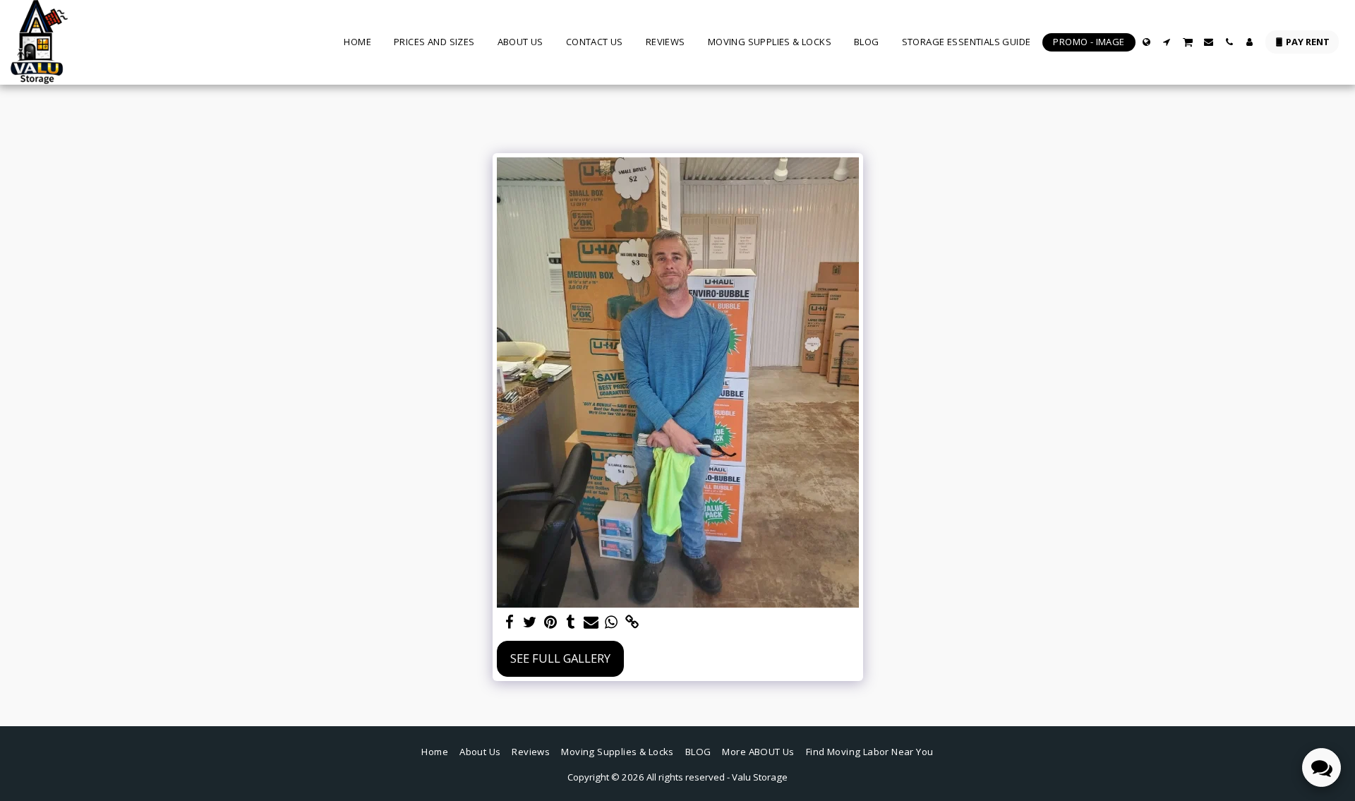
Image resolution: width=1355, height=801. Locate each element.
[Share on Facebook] (509, 622)
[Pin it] (550, 622)
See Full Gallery (560, 658)
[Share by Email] (591, 622)
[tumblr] (570, 622)
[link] (632, 622)
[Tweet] (530, 622)
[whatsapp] (611, 622)
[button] (1166, 42)
